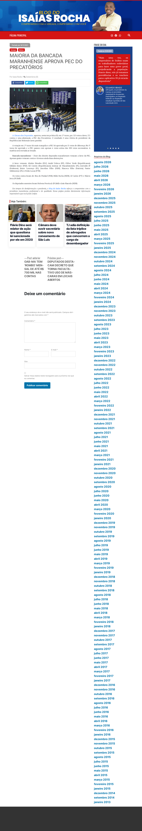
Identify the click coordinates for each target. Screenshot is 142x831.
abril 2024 (101, 288)
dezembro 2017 (104, 630)
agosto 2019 (102, 540)
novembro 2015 (104, 743)
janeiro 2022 (102, 410)
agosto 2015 (102, 757)
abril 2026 (101, 180)
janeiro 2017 (102, 680)
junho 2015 (101, 766)
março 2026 (102, 184)
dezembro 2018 (104, 576)
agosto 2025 (102, 216)
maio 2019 (101, 554)
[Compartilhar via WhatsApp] (42, 82)
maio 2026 (101, 175)
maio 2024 (101, 283)
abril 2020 (101, 504)
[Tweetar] (30, 82)
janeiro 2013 (102, 802)
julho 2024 (101, 274)
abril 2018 (100, 612)
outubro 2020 (103, 477)
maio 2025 (101, 229)
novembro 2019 (104, 527)
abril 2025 (101, 234)
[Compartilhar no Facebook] (17, 82)
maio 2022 (101, 392)
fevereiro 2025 (104, 243)
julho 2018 (101, 599)
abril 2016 (100, 721)
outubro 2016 (103, 694)
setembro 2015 (104, 752)
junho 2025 (101, 225)
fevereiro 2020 (104, 513)
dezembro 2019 (104, 522)
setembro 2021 (104, 428)
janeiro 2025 (102, 247)
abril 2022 (101, 396)
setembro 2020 (104, 482)
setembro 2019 (104, 536)
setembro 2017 (104, 644)
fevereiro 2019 (104, 567)
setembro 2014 (104, 797)
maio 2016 (101, 716)
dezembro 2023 (104, 306)
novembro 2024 (105, 256)
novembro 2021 (104, 419)
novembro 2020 (105, 473)
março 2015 (102, 779)
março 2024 (102, 292)
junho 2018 (101, 603)
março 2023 (102, 347)
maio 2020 (101, 500)
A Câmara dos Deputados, (23, 135)
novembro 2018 (104, 581)
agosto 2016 (102, 703)
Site (26, 361)
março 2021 (102, 455)
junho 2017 (101, 658)
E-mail (54, 350)
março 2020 (102, 509)
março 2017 (102, 671)
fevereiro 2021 (104, 459)
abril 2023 (101, 342)
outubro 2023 (103, 315)
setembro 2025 (104, 211)
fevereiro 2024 (104, 297)
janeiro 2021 (102, 464)
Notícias (21, 50)
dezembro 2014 (104, 793)
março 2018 (102, 617)
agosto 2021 (102, 432)
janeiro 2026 (102, 193)
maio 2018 (101, 608)
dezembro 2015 (104, 739)
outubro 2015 (103, 748)
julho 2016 (101, 707)
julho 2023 (101, 329)
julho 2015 (101, 761)
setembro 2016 (104, 698)
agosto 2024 (102, 270)
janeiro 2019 (102, 572)
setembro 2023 (104, 320)
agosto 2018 (102, 594)
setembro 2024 (104, 265)
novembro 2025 (104, 202)
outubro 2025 (103, 207)
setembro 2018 (104, 590)
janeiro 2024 (102, 302)
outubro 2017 (103, 639)
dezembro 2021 (104, 414)
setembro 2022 (104, 374)
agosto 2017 (102, 649)
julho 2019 (101, 545)
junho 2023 (101, 333)
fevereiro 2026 (104, 189)
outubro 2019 (103, 531)
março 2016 (102, 725)
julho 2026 (101, 166)
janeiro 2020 (102, 518)
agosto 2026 (102, 162)
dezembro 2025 (104, 198)
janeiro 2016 (102, 734)
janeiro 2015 (102, 788)
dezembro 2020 (105, 468)
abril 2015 (100, 775)
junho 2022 (101, 387)
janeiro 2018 (102, 626)
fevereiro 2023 (104, 351)
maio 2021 (101, 446)
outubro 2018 (103, 585)
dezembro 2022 (104, 360)
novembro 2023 (104, 310)
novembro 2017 (104, 635)
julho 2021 (101, 437)
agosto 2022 (102, 378)
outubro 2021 (103, 423)
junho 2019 (101, 549)
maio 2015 (101, 770)
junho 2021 (101, 441)
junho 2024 (101, 279)
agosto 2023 (102, 324)
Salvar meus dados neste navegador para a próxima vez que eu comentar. (49, 377)
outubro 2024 (103, 261)
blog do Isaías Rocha (57, 189)
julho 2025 (101, 220)
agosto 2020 (102, 486)
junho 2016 (101, 712)
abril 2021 (100, 450)
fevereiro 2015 (104, 784)
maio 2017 (101, 662)
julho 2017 (101, 653)
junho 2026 (101, 171)
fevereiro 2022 (104, 405)
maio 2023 (101, 338)
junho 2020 (101, 495)
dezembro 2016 (104, 685)
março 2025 (102, 238)
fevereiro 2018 (104, 622)
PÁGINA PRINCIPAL (18, 35)
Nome (27, 350)
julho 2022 (101, 383)
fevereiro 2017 (103, 676)
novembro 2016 (104, 689)
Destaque (13, 50)
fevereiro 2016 (104, 730)
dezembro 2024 (105, 252)
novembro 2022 (104, 365)
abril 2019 (100, 558)
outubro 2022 (103, 369)
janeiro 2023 (102, 356)
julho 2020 (101, 491)
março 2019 (102, 563)
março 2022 (102, 401)
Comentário (29, 321)
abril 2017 (100, 667)
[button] (107, 148)
